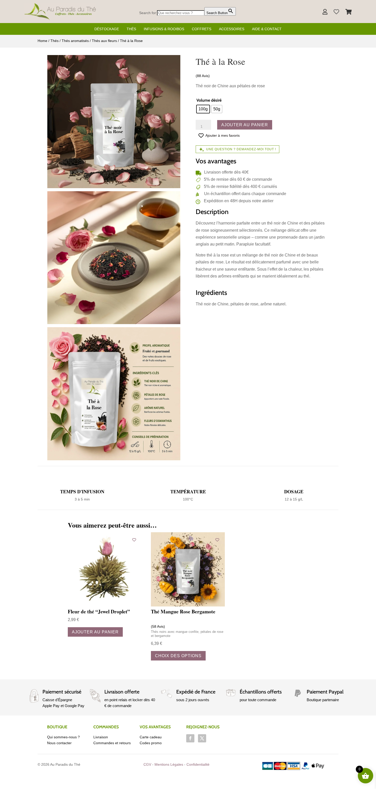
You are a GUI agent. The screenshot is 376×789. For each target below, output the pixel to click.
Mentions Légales (168, 764)
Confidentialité (197, 764)
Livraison (100, 737)
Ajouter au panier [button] (95, 632)
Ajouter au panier (244, 125)
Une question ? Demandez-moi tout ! (241, 149)
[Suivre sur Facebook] (190, 738)
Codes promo (151, 743)
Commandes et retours (112, 743)
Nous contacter (59, 743)
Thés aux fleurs (104, 41)
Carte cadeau (151, 737)
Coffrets (201, 29)
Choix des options (178, 656)
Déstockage (106, 29)
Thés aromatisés (75, 41)
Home (42, 41)
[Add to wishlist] (134, 540)
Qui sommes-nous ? (63, 737)
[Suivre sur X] (202, 738)
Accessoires (231, 29)
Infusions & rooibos (164, 29)
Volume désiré (209, 100)
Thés (131, 29)
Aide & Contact (267, 29)
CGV (147, 764)
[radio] (203, 109)
